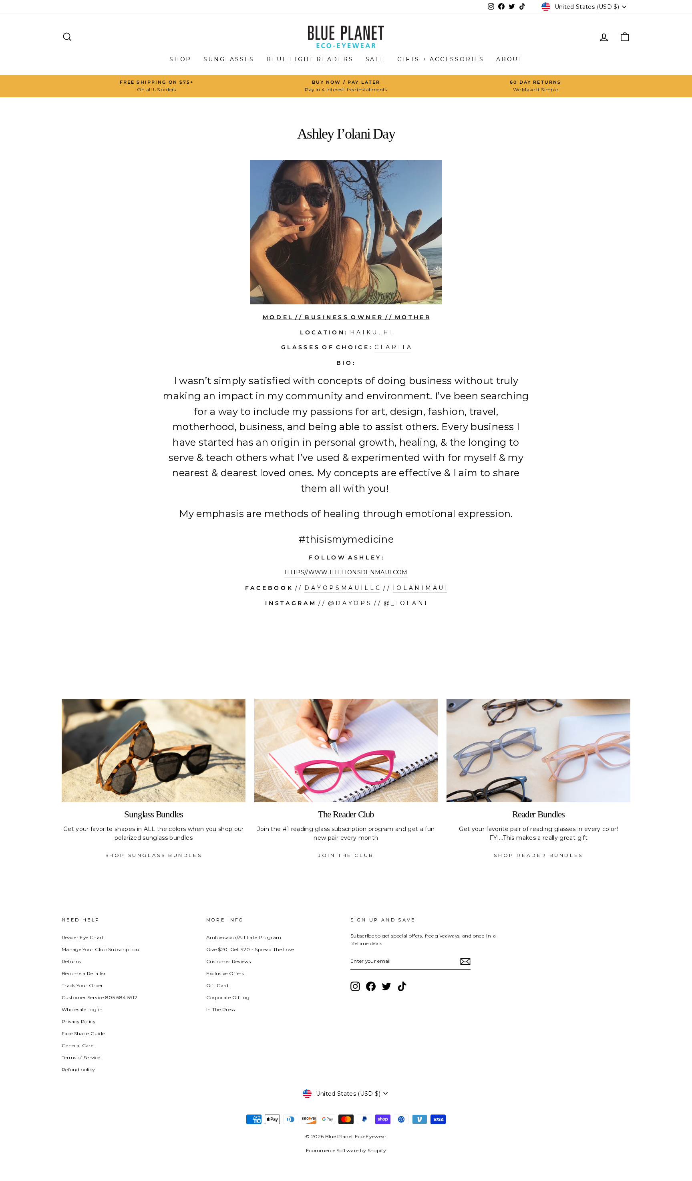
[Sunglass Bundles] (153, 750)
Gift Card (217, 985)
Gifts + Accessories (440, 59)
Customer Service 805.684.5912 (99, 997)
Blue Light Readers (309, 59)
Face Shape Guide (83, 1033)
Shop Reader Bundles (538, 855)
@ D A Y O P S (349, 603)
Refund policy (78, 1069)
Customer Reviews (228, 961)
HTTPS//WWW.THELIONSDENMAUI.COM (346, 572)
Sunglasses (228, 59)
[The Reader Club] (346, 750)
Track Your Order (82, 985)
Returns (71, 961)
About (509, 59)
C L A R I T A (392, 347)
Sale (375, 59)
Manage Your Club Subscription (100, 949)
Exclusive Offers (225, 973)
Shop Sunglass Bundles (153, 855)
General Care (77, 1045)
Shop (180, 59)
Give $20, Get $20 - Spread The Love (250, 949)
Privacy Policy (78, 1021)
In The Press (220, 1009)
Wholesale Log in (82, 1009)
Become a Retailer (84, 973)
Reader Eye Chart (83, 937)
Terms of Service (81, 1057)
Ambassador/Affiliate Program (244, 937)
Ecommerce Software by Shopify (346, 1150)
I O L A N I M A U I (420, 588)
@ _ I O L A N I (405, 603)
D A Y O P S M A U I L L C (342, 588)
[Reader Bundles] (538, 750)
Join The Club (346, 855)
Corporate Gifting (228, 997)
